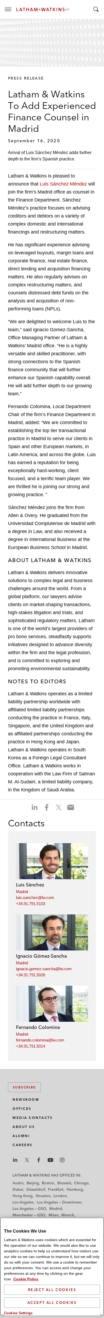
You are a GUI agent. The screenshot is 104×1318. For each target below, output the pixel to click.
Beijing (33, 1183)
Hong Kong (23, 1195)
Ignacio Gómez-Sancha (41, 956)
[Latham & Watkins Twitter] (27, 1160)
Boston (48, 1183)
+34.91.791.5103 (30, 903)
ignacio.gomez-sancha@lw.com (44, 968)
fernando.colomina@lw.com (40, 1040)
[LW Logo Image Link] (42, 9)
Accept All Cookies (52, 1302)
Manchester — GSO (29, 1215)
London (60, 1195)
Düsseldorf (35, 1189)
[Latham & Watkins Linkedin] (15, 1160)
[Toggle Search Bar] (96, 9)
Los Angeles (23, 1202)
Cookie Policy (25, 1279)
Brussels (64, 1183)
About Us (24, 1127)
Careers (23, 1145)
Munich (67, 1215)
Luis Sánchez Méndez (63, 184)
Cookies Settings (18, 1313)
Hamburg (75, 1189)
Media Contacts (33, 1118)
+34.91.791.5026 (30, 975)
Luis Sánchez (30, 885)
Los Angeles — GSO (29, 1208)
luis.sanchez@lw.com (35, 897)
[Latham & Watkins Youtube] (50, 1160)
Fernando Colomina (38, 1027)
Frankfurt (55, 1189)
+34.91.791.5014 (30, 1046)
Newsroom (26, 1100)
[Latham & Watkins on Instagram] (62, 1160)
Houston (43, 1195)
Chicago (81, 1183)
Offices (22, 1109)
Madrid (22, 891)
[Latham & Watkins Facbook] (39, 1160)
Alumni (21, 1136)
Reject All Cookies (52, 1290)
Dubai (18, 1189)
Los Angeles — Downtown (59, 1202)
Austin (18, 1183)
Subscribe (24, 1087)
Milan (53, 1215)
